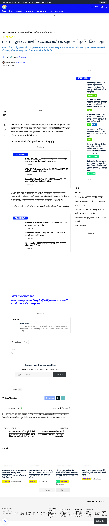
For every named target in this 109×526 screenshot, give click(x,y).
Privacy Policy (33, 2)
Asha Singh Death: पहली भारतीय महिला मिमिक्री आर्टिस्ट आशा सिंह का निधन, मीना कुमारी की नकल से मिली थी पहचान (96, 87)
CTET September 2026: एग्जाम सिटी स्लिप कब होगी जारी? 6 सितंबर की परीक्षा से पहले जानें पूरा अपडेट (96, 118)
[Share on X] (7, 57)
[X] (63, 408)
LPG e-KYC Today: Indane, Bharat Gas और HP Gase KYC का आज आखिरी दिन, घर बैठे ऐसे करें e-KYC (46, 170)
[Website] (58, 408)
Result (94, 125)
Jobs (89, 125)
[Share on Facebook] (3, 57)
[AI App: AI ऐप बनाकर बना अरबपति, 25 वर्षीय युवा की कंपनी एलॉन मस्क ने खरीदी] (94, 460)
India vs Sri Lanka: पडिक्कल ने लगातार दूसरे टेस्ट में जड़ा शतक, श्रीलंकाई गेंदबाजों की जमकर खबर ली (97, 103)
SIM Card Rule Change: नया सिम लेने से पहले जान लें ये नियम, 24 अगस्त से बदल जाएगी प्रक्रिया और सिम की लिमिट (46, 160)
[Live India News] (4, 6)
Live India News (10, 62)
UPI (20, 389)
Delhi (89, 174)
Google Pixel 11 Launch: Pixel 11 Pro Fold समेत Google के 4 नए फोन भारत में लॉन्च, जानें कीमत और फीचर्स (45, 180)
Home (4, 32)
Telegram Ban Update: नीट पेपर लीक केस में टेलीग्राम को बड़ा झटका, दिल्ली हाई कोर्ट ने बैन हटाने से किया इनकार (67, 474)
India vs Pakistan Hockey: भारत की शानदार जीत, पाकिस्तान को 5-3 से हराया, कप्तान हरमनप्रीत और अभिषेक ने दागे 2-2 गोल (96, 148)
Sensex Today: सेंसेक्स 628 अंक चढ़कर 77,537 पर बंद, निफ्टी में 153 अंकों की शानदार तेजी (97, 132)
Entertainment (92, 95)
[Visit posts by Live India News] (4, 408)
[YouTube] (66, 408)
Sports (90, 156)
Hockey (96, 156)
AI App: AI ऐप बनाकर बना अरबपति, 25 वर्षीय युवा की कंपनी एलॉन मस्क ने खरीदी (94, 472)
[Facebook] (60, 408)
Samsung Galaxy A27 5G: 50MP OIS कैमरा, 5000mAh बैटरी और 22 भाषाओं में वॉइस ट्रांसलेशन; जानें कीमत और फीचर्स (41, 474)
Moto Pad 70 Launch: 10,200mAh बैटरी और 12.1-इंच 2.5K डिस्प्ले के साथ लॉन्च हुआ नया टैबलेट (46, 224)
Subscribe (60, 374)
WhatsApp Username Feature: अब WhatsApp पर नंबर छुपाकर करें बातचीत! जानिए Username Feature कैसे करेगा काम (14, 474)
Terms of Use (47, 2)
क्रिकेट (89, 110)
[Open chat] (5, 521)
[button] (103, 2)
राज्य (94, 174)
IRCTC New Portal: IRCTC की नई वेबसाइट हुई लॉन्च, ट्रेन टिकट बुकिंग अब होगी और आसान (45, 244)
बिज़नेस (89, 139)
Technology (10, 32)
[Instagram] (70, 408)
